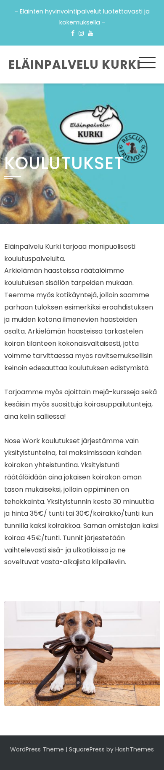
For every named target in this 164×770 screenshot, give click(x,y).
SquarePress (87, 749)
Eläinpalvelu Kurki (74, 65)
